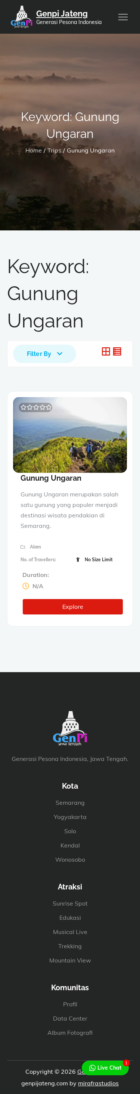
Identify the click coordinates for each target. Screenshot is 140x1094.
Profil (70, 1004)
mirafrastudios (98, 1083)
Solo (70, 831)
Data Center (70, 1018)
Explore (72, 606)
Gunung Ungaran (51, 478)
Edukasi (70, 917)
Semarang (70, 802)
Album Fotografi (70, 1032)
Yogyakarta (70, 816)
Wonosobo (70, 859)
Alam (35, 547)
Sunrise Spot (70, 903)
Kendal (70, 845)
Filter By (39, 353)
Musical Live (70, 932)
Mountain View (70, 960)
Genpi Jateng (62, 13)
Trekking (70, 946)
